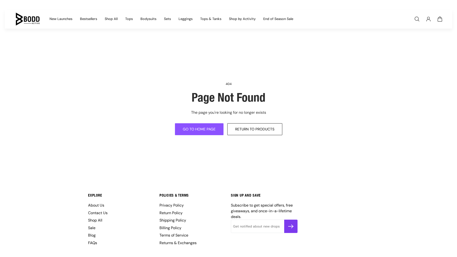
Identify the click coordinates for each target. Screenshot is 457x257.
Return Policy (171, 212)
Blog (92, 235)
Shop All (95, 220)
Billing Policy (170, 227)
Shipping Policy (172, 220)
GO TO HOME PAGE (199, 129)
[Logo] (27, 19)
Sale (91, 227)
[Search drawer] (417, 19)
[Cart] (440, 19)
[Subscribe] (291, 226)
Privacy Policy (171, 205)
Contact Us (98, 212)
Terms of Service (173, 235)
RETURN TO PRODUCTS (254, 129)
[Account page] (428, 19)
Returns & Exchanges (178, 242)
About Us (96, 205)
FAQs (92, 242)
